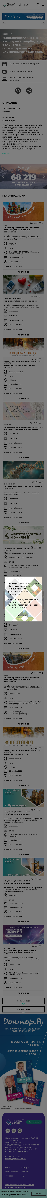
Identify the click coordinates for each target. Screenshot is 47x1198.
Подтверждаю (23, 615)
